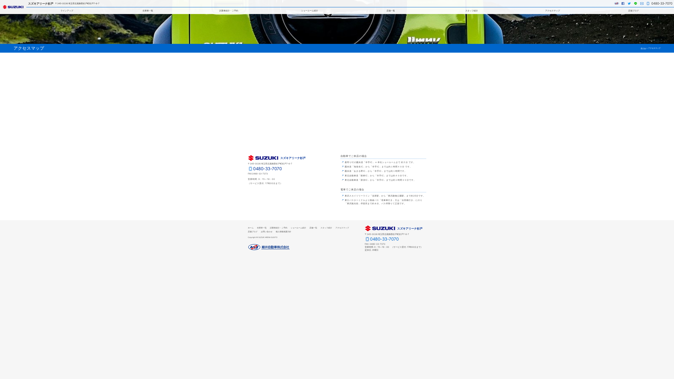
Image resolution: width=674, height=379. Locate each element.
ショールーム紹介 (309, 10)
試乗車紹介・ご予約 (228, 10)
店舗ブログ (633, 10)
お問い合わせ (642, 3)
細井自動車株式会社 (269, 247)
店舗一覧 (390, 10)
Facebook (623, 3)
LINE (635, 3)
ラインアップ (67, 10)
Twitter (629, 3)
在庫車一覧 (148, 10)
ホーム (643, 48)
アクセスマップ (552, 10)
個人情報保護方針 (283, 231)
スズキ (13, 7)
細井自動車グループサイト (616, 3)
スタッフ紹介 (471, 10)
